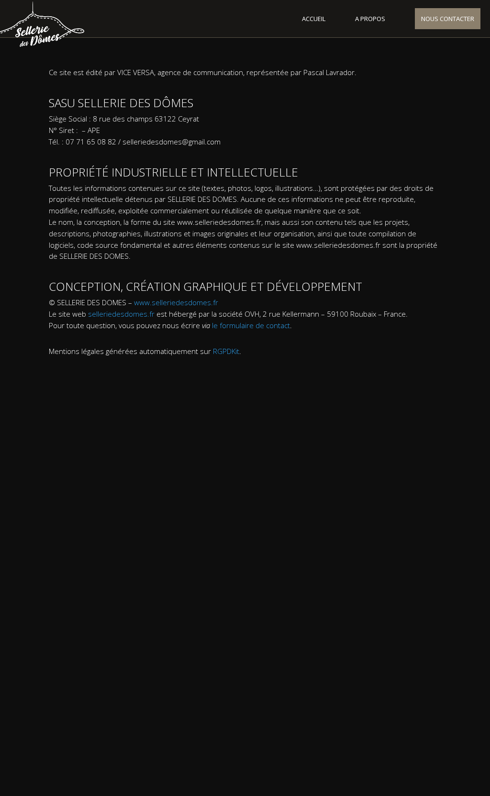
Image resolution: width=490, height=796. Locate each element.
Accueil (313, 18)
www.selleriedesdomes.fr (176, 302)
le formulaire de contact (251, 325)
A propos (370, 18)
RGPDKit (226, 351)
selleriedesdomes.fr (121, 314)
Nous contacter (447, 18)
